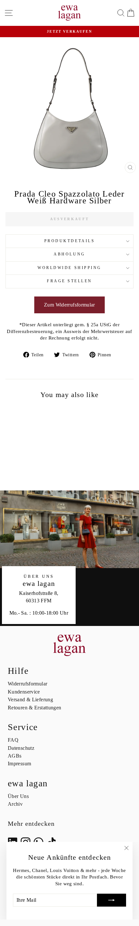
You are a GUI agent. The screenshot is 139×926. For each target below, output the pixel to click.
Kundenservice (24, 691)
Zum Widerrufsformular (69, 304)
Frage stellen (69, 281)
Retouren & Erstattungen (34, 707)
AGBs (14, 756)
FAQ (13, 740)
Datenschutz (21, 748)
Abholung (69, 254)
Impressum (19, 763)
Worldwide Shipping (69, 268)
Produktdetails (69, 241)
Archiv (15, 804)
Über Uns (18, 796)
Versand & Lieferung (30, 699)
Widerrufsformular (27, 683)
